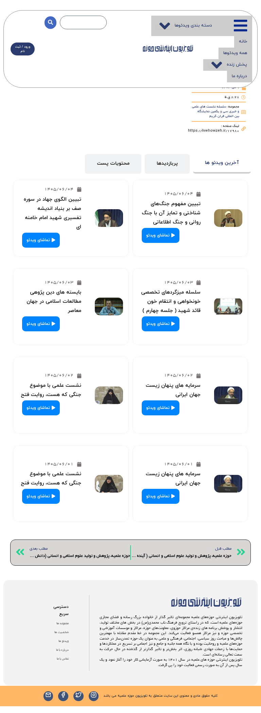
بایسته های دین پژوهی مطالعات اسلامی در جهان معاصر (54, 301)
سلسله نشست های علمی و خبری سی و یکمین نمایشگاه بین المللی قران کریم (215, 112)
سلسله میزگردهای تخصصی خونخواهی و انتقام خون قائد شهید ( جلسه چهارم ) (171, 301)
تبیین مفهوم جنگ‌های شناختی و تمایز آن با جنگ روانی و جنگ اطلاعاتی (171, 213)
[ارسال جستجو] (50, 22)
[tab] (222, 163)
